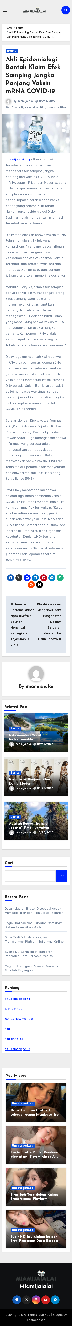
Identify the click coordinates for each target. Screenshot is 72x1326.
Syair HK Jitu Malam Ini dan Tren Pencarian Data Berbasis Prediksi (35, 1241)
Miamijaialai (36, 1287)
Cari (9, 863)
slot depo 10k (14, 1039)
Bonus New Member (19, 1019)
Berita (11, 50)
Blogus (58, 1315)
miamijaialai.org (18, 159)
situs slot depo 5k (17, 999)
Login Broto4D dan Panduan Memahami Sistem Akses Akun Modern (35, 1157)
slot (7, 1029)
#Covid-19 (16, 107)
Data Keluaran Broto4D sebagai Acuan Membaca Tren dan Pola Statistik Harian (35, 1115)
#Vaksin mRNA (56, 107)
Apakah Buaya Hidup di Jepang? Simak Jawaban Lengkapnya (29, 828)
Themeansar (36, 1320)
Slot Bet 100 (13, 1009)
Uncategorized (22, 1103)
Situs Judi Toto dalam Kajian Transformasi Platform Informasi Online (34, 1199)
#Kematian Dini (35, 107)
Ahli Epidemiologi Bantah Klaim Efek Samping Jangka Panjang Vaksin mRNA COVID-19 (33, 76)
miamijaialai (25, 101)
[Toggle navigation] (5, 10)
